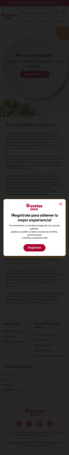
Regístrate (34, 247)
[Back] (61, 204)
